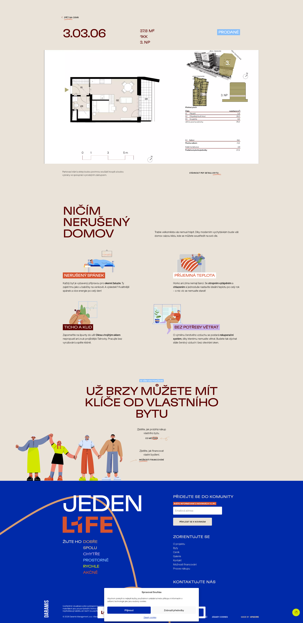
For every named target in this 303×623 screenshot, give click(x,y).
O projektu (179, 543)
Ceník (176, 552)
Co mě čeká (151, 438)
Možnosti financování (184, 564)
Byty (175, 547)
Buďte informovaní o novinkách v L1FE (195, 503)
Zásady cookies (150, 617)
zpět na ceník (71, 17)
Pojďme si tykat (296, 612)
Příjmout (129, 610)
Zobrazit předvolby (174, 610)
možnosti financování (151, 460)
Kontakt (177, 560)
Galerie (177, 556)
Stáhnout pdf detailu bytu (204, 173)
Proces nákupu (181, 568)
